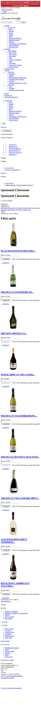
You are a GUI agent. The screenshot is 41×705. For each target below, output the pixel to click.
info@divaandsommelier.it (14, 676)
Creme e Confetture (15, 60)
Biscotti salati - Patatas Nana (18, 77)
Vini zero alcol (13, 47)
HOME (7, 26)
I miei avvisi (8, 657)
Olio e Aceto (13, 54)
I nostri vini (10, 27)
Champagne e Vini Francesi (17, 44)
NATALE (9, 72)
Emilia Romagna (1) (11, 185)
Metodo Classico (14, 40)
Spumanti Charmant (15, 38)
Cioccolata (12, 63)
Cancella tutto (6, 131)
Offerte (7, 70)
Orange (11, 35)
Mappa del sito (9, 636)
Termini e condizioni (11, 611)
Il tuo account (5, 641)
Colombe (12, 88)
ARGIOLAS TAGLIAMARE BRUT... (20, 498)
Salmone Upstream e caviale (18, 83)
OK (3, 123)
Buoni (7, 655)
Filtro (3, 211)
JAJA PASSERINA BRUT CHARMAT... (14, 540)
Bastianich (13, 146)
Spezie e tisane (13, 67)
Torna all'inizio (6, 601)
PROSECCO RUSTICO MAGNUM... (20, 457)
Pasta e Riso (12, 52)
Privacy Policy (9, 629)
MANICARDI (14, 150)
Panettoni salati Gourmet (16, 79)
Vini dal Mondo (14, 45)
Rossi (10, 29)
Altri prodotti (10, 51)
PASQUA (9, 85)
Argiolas (12, 144)
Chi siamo (8, 630)
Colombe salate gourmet (16, 90)
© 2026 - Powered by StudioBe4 (11, 688)
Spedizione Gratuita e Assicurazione (16, 613)
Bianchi (11, 31)
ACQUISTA (6, 259)
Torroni (11, 76)
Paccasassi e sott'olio (15, 65)
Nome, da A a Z (12, 208)
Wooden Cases (9, 69)
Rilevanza (5, 206)
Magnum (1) (16, 170)
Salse (10, 58)
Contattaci (8, 634)
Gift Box (11, 81)
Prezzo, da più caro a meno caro (20, 210)
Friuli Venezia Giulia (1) (25, 185)
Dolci (10, 36)
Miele (10, 61)
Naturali (11, 42)
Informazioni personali (12, 648)
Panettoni (12, 74)
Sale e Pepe (12, 56)
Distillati (7, 49)
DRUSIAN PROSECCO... (14, 333)
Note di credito (9, 651)
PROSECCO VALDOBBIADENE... (19, 416)
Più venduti (8, 618)
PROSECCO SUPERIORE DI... (17, 292)
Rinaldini (13, 154)
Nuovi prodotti (9, 617)
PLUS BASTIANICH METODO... (18, 251)
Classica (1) (9, 170)
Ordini (7, 649)
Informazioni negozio (7, 678)
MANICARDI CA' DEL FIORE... (18, 374)
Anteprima (5, 263)
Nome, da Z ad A (23, 208)
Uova (10, 86)
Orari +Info (8, 638)
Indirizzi (7, 653)
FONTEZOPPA (15, 148)
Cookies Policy (9, 632)
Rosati (11, 33)
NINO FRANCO (15, 152)
